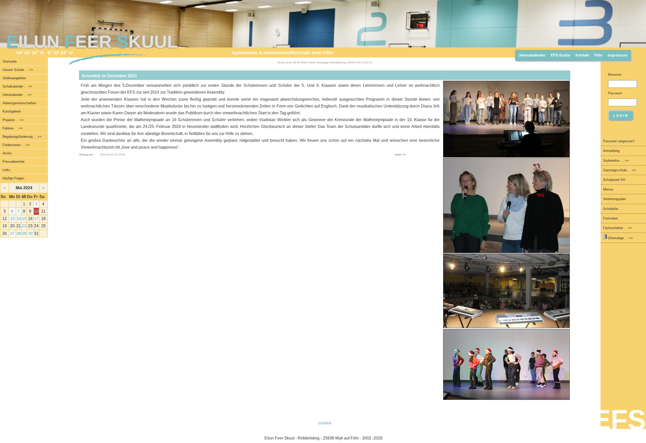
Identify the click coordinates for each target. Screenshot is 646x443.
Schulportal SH (614, 180)
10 (36, 211)
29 (24, 233)
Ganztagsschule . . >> (619, 170)
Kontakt (582, 55)
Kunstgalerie (12, 111)
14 (18, 218)
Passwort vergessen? (619, 141)
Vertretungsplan (614, 199)
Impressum (617, 55)
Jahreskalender (532, 55)
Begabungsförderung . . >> (22, 137)
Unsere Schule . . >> (18, 70)
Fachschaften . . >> (617, 228)
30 (30, 233)
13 (12, 218)
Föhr (598, 55)
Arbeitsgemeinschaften (19, 103)
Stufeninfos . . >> (616, 160)
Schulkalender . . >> (17, 86)
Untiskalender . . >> (17, 95)
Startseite (10, 61)
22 (24, 226)
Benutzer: (615, 74)
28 (18, 233)
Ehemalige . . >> (620, 238)
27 (12, 233)
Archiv (7, 153)
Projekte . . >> (13, 120)
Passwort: (615, 93)
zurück (324, 423)
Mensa (608, 189)
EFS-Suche (560, 55)
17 (36, 218)
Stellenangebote (14, 78)
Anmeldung (611, 151)
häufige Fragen (13, 178)
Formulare (610, 218)
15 (24, 218)
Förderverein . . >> (16, 145)
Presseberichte (13, 161)
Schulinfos (610, 209)
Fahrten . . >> (13, 128)
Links (6, 170)
